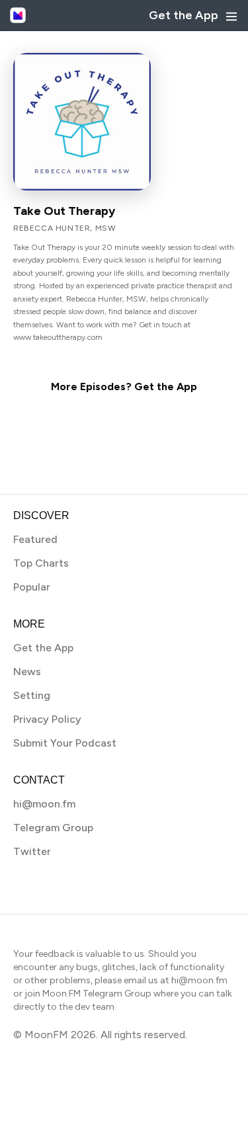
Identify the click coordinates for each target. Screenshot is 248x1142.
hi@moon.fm (44, 803)
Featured (35, 539)
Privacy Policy (47, 719)
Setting (31, 695)
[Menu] (231, 16)
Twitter (32, 851)
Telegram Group (53, 827)
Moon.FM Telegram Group (96, 993)
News (27, 671)
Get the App (183, 15)
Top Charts (41, 563)
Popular (31, 587)
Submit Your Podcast (64, 743)
